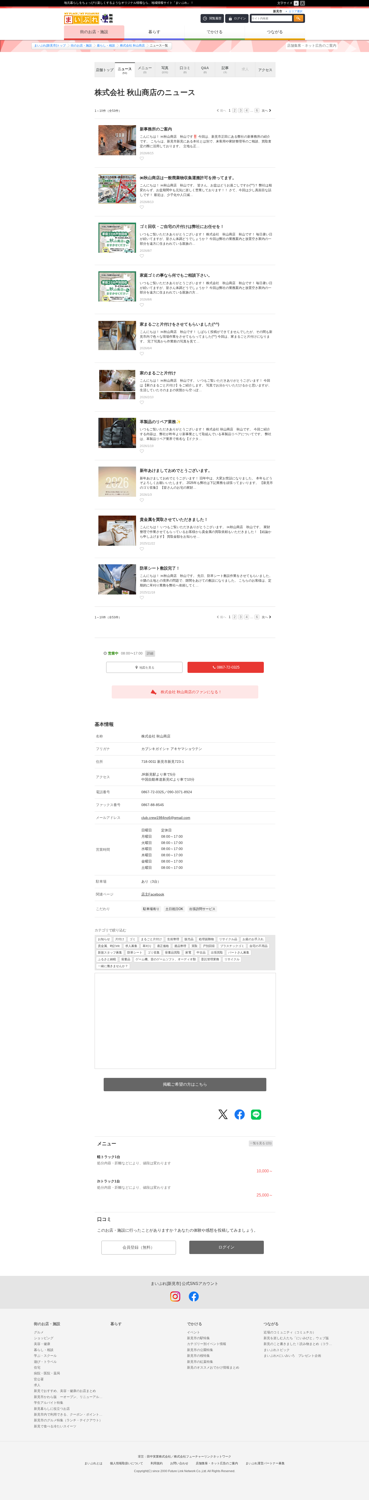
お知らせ (104, 939)
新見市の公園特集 (200, 1350)
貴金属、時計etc (109, 946)
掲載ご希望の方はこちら (185, 1084)
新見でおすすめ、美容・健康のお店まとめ (65, 1391)
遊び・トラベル (45, 1362)
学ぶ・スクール (45, 1356)
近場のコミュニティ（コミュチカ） (290, 1332)
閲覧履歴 (215, 18)
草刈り (147, 946)
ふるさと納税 (107, 959)
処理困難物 (206, 939)
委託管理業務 (210, 959)
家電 (188, 952)
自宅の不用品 (259, 946)
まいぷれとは (93, 1463)
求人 (37, 1385)
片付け (119, 939)
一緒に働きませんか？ (113, 966)
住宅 (37, 1367)
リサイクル (231, 959)
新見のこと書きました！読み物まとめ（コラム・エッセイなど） (299, 1344)
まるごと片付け (151, 939)
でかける (215, 32)
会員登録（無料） (138, 1247)
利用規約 (157, 1463)
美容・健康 (42, 1344)
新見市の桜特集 (198, 1356)
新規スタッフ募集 (110, 952)
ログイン (240, 18)
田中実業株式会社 (159, 1456)
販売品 (189, 939)
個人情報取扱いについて (126, 1463)
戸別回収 (209, 946)
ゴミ (133, 939)
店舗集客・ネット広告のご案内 (311, 45)
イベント (193, 1332)
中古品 (201, 952)
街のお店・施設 (94, 32)
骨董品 (125, 959)
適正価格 (163, 946)
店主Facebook (152, 894)
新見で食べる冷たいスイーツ (55, 1426)
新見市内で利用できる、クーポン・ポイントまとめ (69, 1414)
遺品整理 (180, 946)
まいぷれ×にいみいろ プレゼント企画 (292, 1356)
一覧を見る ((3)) (261, 1143)
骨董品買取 (172, 952)
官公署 (39, 1379)
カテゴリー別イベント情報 (206, 1344)
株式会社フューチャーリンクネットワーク (202, 1456)
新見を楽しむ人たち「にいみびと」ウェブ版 (296, 1338)
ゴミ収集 (154, 952)
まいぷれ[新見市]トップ (50, 45)
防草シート (134, 952)
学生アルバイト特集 (48, 1403)
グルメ (39, 1332)
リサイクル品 (228, 939)
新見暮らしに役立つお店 (52, 1409)
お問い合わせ (179, 1463)
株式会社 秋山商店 (132, 45)
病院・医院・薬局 (47, 1373)
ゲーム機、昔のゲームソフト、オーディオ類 (166, 959)
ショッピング (43, 1338)
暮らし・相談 (106, 45)
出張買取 (217, 952)
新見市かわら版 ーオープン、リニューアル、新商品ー (69, 1397)
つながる (275, 32)
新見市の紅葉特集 (200, 1362)
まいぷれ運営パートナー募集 (265, 1463)
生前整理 (173, 939)
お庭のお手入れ (253, 939)
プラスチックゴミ (232, 946)
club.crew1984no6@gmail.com (165, 818)
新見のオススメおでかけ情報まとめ (213, 1367)
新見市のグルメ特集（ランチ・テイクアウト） (68, 1420)
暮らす (154, 32)
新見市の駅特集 (198, 1338)
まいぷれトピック (277, 1350)
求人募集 (131, 946)
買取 (195, 946)
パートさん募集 (238, 952)
